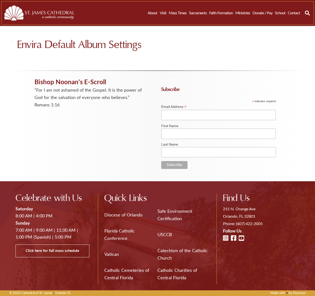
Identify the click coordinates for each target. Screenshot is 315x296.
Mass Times (178, 13)
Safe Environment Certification (175, 215)
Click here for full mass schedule (52, 251)
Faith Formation (221, 13)
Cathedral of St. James (37, 293)
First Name (169, 126)
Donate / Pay (262, 13)
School (280, 13)
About (152, 13)
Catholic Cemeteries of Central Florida (126, 274)
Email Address (173, 106)
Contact (294, 13)
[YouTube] (241, 238)
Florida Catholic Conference (119, 235)
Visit (163, 13)
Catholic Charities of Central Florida (177, 274)
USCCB (165, 235)
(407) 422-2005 (249, 224)
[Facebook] (233, 238)
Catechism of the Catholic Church (183, 255)
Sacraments (198, 13)
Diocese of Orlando (123, 215)
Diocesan (299, 293)
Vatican (111, 254)
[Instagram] (225, 238)
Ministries (242, 13)
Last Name (169, 144)
